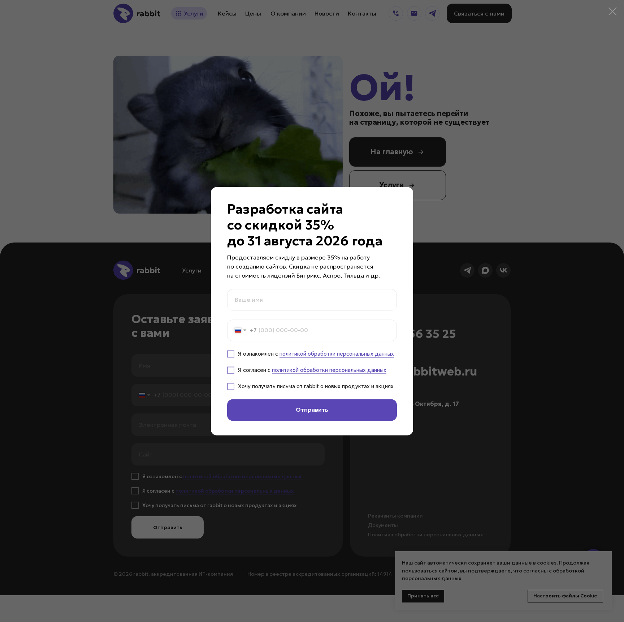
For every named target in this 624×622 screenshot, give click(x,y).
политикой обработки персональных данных (337, 353)
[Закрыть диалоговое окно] (612, 11)
